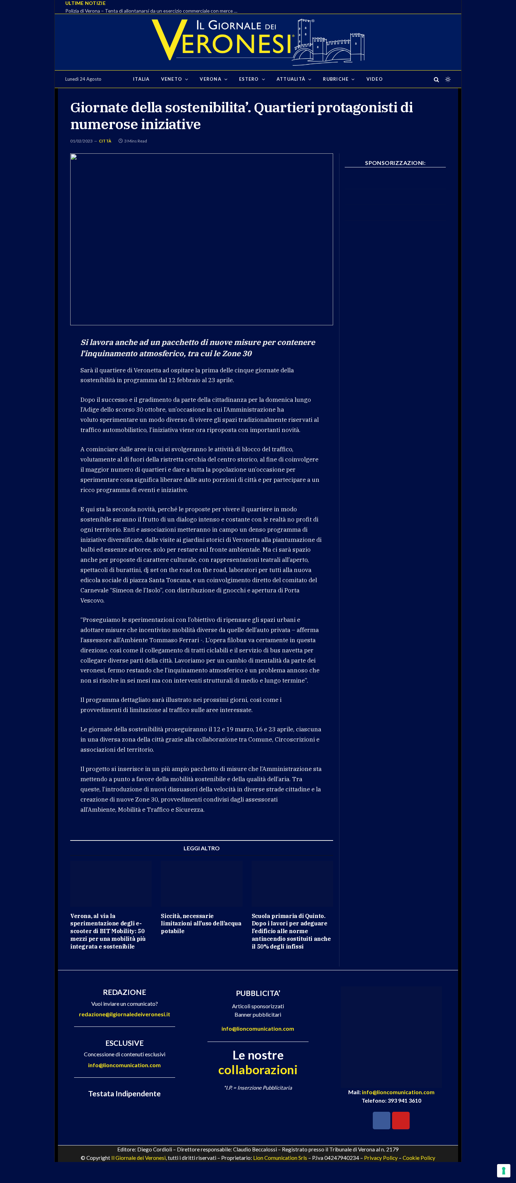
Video (374, 79)
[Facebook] (381, 1120)
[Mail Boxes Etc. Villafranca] (395, 187)
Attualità (291, 79)
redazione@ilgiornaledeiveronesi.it (124, 1014)
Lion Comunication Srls (280, 1158)
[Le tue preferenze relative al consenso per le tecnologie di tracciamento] (503, 1170)
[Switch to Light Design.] (447, 79)
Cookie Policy (419, 1158)
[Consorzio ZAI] (395, 218)
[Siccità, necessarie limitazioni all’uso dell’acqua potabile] (201, 884)
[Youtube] (401, 1120)
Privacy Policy (381, 1158)
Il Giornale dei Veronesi (138, 1158)
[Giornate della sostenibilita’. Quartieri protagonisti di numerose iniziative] (201, 239)
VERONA (210, 79)
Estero (249, 79)
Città (105, 141)
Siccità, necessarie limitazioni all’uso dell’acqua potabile (201, 923)
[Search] (436, 79)
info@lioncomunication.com (124, 1065)
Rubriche (336, 79)
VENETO (172, 79)
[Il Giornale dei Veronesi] (258, 42)
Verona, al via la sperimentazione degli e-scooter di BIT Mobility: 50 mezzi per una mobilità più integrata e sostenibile (108, 931)
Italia (141, 79)
